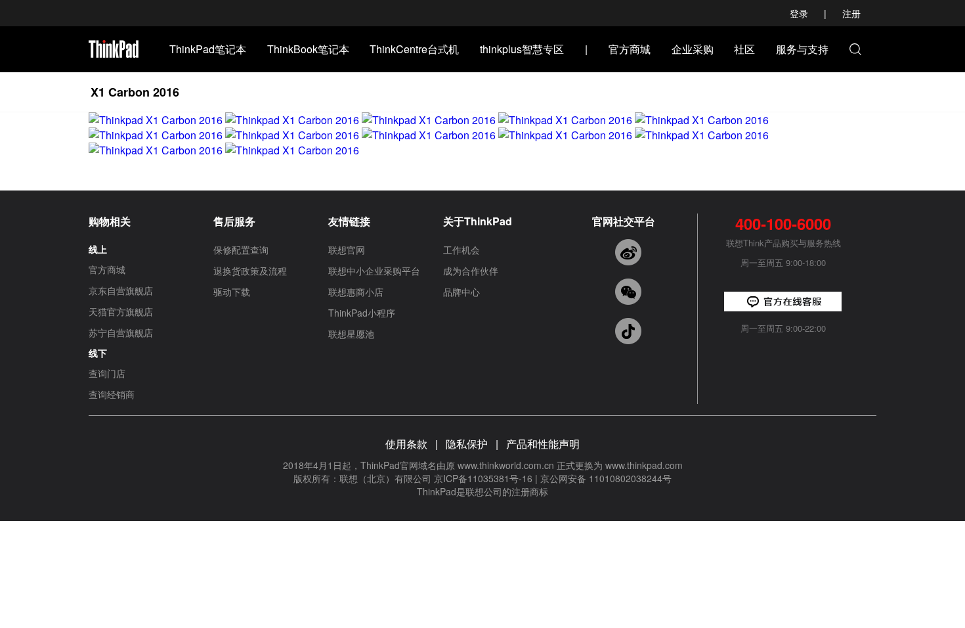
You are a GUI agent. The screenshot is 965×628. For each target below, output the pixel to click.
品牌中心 (461, 291)
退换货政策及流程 (250, 270)
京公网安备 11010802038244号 (606, 478)
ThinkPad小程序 (361, 312)
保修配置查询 (240, 249)
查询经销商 (112, 394)
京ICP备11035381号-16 (483, 478)
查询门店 (107, 373)
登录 (799, 13)
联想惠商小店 (355, 291)
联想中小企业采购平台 (374, 270)
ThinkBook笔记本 (308, 48)
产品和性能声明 (543, 443)
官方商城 (630, 48)
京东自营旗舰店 (121, 290)
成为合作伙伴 (470, 270)
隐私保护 (467, 443)
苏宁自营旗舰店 (121, 332)
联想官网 (346, 249)
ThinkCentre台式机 (414, 48)
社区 (744, 48)
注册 (851, 13)
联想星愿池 (351, 333)
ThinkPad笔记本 (207, 48)
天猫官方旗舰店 (121, 311)
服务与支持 (802, 48)
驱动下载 (231, 291)
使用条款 (406, 443)
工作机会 (461, 249)
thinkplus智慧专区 (522, 48)
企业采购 (693, 48)
